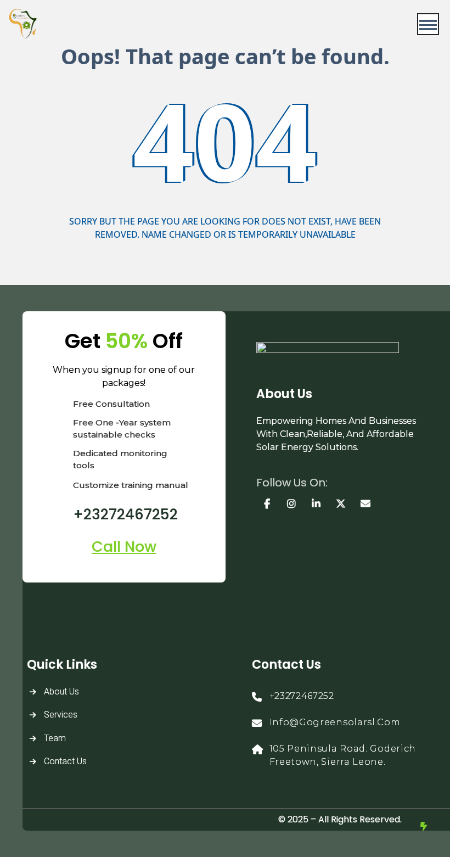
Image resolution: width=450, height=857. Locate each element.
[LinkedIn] (316, 503)
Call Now (124, 546)
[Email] (366, 503)
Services (60, 714)
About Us (61, 691)
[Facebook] (267, 503)
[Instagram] (291, 503)
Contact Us (65, 761)
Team (55, 738)
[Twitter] (341, 503)
